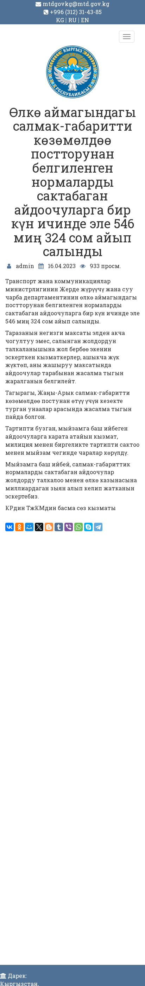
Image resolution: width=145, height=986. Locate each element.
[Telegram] (98, 527)
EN (85, 20)
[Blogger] (49, 527)
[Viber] (68, 527)
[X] (39, 527)
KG (60, 20)
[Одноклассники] (19, 527)
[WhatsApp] (78, 527)
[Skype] (88, 527)
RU (72, 20)
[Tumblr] (59, 527)
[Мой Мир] (29, 527)
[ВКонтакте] (9, 527)
